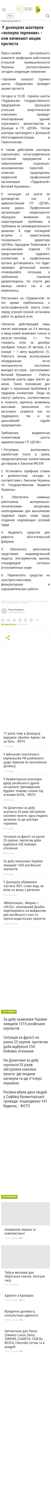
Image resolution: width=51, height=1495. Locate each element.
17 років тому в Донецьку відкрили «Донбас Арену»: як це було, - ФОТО (24, 737)
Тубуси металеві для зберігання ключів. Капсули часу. (25, 1276)
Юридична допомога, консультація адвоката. (22, 1313)
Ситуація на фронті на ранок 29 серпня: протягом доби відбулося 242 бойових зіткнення (24, 842)
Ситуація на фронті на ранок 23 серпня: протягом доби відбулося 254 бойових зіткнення (25, 1044)
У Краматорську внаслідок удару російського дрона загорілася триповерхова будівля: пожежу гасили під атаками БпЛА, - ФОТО (23, 787)
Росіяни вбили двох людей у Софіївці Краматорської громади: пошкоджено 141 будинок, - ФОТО (25, 1099)
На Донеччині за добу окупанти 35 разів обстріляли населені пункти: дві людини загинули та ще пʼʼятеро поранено (22, 1071)
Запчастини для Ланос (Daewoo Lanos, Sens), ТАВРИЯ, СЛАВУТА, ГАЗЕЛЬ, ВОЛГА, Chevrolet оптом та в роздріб (24, 1339)
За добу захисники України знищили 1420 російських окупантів (22, 865)
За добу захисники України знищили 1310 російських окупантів (25, 1024)
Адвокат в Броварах (19, 1295)
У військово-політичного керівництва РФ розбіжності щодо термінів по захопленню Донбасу (25, 760)
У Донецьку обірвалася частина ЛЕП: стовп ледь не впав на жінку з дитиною (23, 886)
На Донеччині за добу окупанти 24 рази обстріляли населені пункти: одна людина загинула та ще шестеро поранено (25, 815)
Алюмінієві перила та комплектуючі (20, 1232)
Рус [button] (10, 15)
